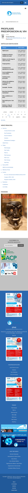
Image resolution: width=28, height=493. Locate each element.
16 (13, 117)
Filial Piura (6, 162)
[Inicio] (14, 13)
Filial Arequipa (7, 147)
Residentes (5, 182)
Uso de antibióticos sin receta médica (7, 73)
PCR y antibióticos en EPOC (7, 96)
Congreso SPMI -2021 (9, 177)
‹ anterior (11, 112)
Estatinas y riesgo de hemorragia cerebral (7, 106)
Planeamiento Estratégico (9, 140)
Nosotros (5, 128)
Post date (21, 47)
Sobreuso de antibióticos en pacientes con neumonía (8, 83)
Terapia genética (6, 63)
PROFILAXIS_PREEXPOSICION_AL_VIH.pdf (16, 38)
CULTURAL (5, 186)
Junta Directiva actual (14, 367)
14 (6, 117)
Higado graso (5, 50)
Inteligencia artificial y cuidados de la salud (7, 55)
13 (2, 117)
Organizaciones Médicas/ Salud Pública (14, 463)
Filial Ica (6, 152)
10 (17, 114)
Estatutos (6, 138)
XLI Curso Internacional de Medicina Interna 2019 (14, 174)
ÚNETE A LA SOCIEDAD (8, 167)
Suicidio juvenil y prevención (6, 77)
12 (25, 114)
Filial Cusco (6, 157)
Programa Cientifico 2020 (9, 179)
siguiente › (18, 117)
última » (24, 117)
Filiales (4, 145)
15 (9, 117)
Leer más (14, 335)
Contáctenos (5, 184)
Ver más (3, 120)
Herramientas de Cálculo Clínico (14, 456)
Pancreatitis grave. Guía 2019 (8, 101)
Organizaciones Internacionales (14, 465)
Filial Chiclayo (7, 160)
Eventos (4, 172)
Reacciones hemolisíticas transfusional (8, 92)
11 (21, 114)
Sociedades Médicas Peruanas (14, 468)
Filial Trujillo (6, 150)
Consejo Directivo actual (9, 130)
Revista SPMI (5, 164)
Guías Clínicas (14, 458)
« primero (5, 112)
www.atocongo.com (17, 477)
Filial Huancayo (7, 155)
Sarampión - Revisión (7, 87)
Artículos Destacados (14, 454)
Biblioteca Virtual (6, 169)
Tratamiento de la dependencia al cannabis (8, 68)
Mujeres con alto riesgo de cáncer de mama (8, 60)
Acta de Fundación (8, 135)
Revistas (14, 488)
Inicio (3, 22)
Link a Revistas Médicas (14, 461)
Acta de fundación (14, 374)
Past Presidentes (7, 133)
